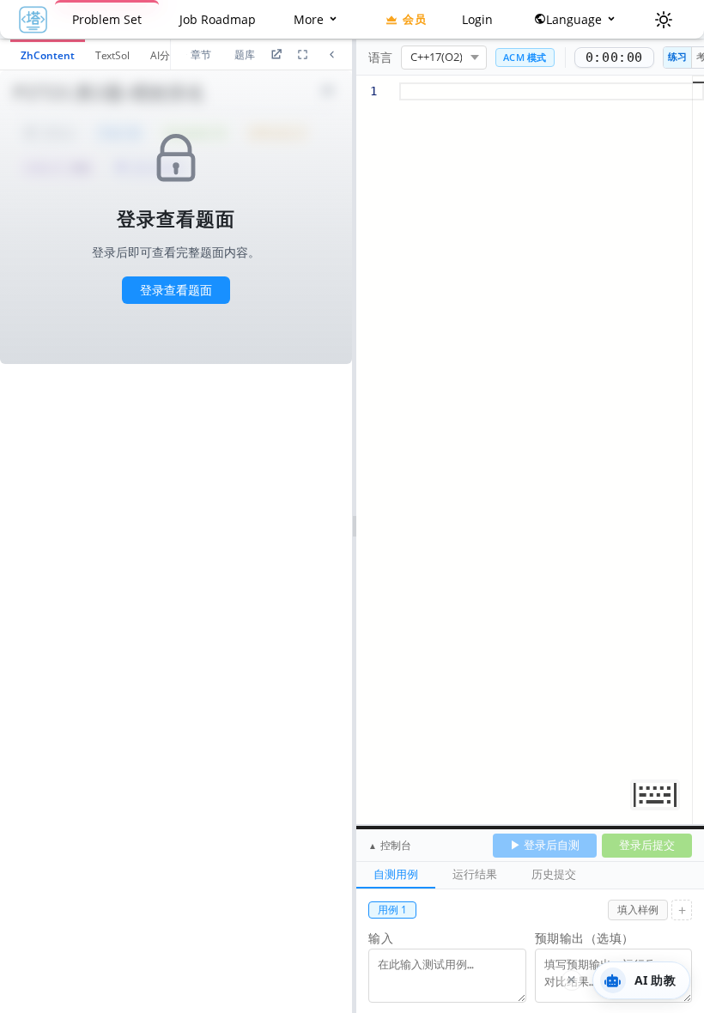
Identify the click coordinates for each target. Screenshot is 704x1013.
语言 (380, 57)
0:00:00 (614, 57)
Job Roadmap (217, 19)
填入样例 (637, 909)
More (310, 19)
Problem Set (107, 19)
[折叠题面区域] (331, 55)
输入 (380, 938)
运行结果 (474, 874)
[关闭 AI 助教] (571, 980)
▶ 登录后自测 (545, 844)
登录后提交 (647, 844)
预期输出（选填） (584, 938)
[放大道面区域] (302, 55)
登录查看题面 (176, 289)
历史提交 (553, 874)
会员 (414, 19)
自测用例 (395, 874)
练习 (677, 56)
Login (477, 19)
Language (575, 19)
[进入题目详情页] (276, 55)
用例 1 (392, 909)
